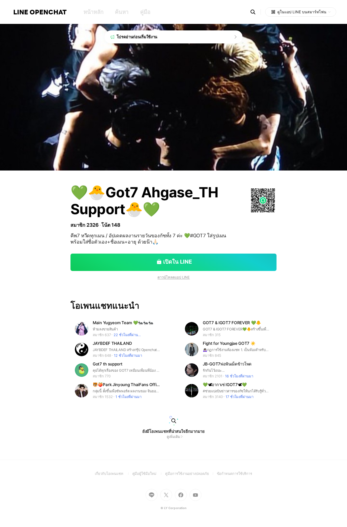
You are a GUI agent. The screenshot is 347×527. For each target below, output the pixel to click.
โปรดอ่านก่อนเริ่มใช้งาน (137, 36)
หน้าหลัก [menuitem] (93, 12)
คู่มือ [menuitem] (145, 12)
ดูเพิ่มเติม (173, 436)
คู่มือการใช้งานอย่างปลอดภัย (191, 473)
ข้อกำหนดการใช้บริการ (234, 473)
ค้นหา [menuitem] (121, 12)
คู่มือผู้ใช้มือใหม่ (148, 473)
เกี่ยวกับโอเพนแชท (113, 473)
